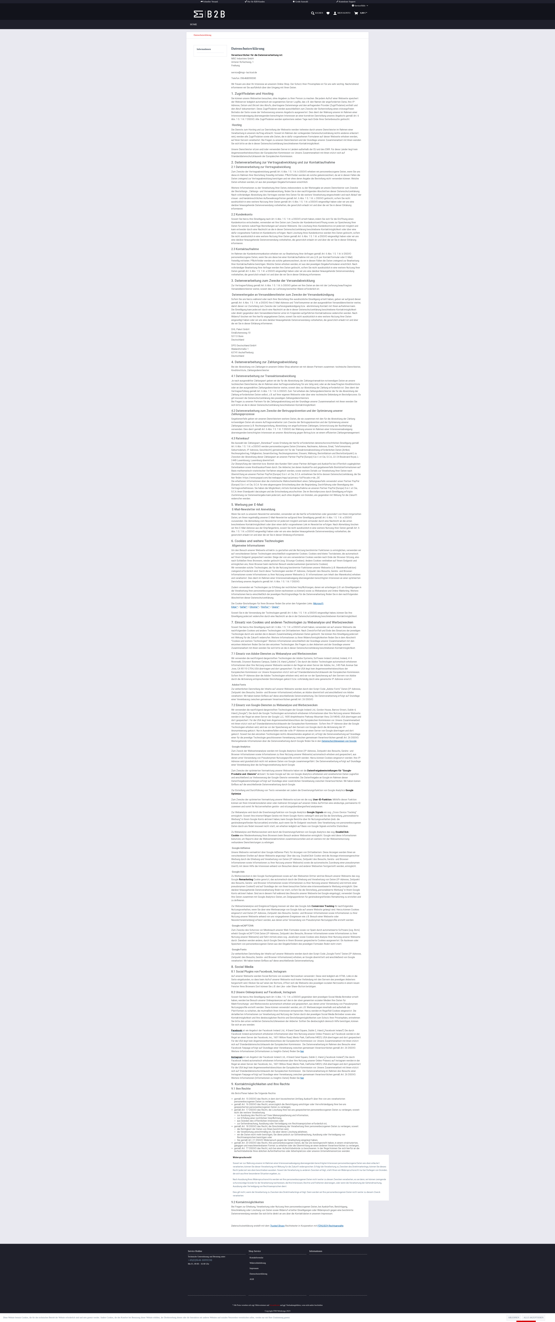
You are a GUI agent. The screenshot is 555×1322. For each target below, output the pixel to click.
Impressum (254, 1268)
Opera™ (275, 607)
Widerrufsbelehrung (258, 1263)
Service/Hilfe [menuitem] (360, 6)
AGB (252, 1279)
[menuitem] (317, 13)
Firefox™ (265, 607)
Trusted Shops (277, 1225)
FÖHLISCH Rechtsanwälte (330, 1225)
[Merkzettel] (328, 13)
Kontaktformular (256, 1258)
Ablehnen (513, 1317)
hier (302, 1051)
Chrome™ (254, 607)
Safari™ (243, 607)
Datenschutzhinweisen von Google (339, 741)
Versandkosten (275, 1305)
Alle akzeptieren (533, 1317)
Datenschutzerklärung (258, 1274)
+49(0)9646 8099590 (200, 1260)
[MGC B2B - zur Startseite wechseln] (209, 14)
